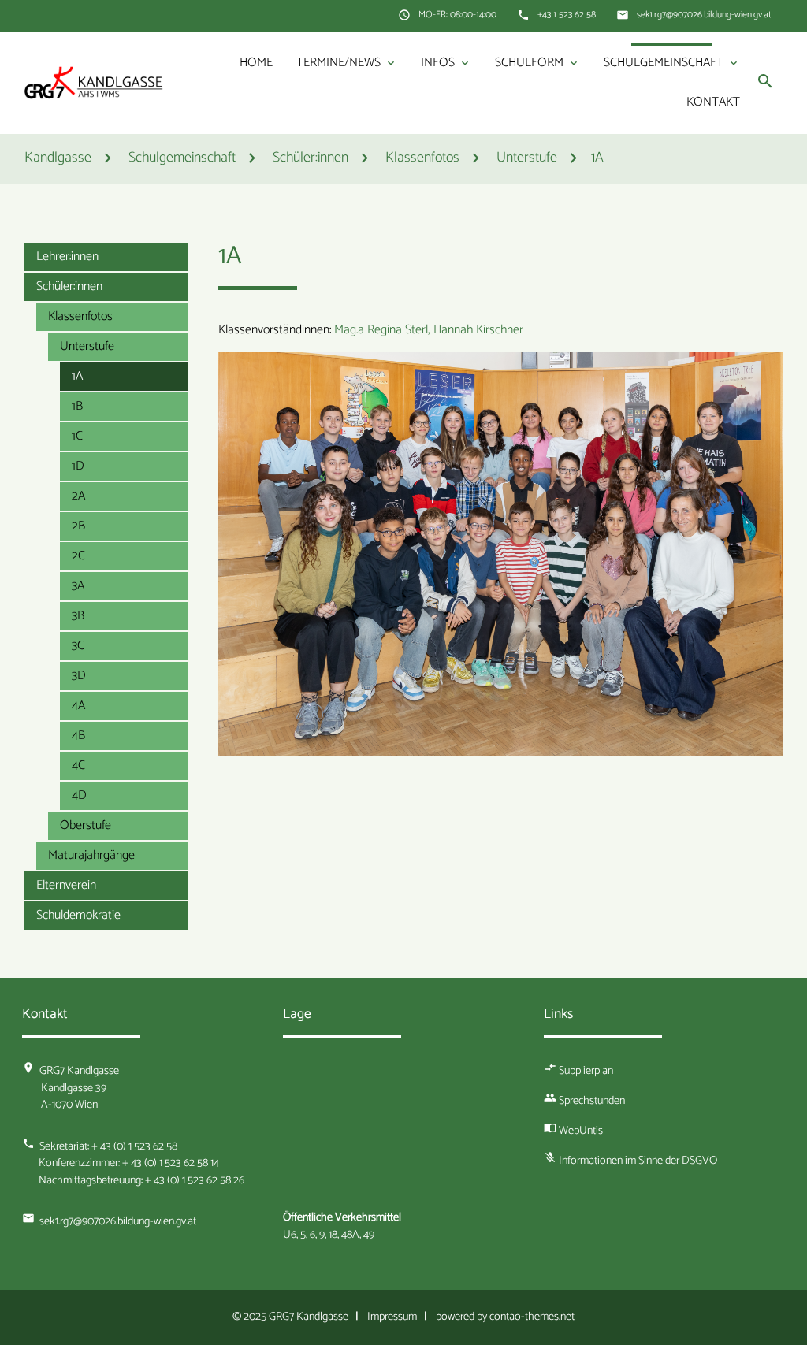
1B (77, 406)
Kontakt (713, 102)
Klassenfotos (80, 316)
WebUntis (581, 1130)
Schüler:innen (69, 286)
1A (597, 159)
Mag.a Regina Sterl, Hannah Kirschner (428, 329)
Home (256, 62)
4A (78, 705)
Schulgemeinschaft (672, 62)
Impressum (392, 1316)
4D (79, 795)
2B (78, 526)
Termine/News (346, 62)
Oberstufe (85, 825)
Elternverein (66, 885)
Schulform (537, 62)
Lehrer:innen (67, 256)
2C (78, 556)
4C (78, 765)
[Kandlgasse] (93, 83)
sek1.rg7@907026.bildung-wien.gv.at (704, 15)
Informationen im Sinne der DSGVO (638, 1160)
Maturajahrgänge (91, 855)
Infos (446, 62)
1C (77, 436)
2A (78, 496)
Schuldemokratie (78, 915)
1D (78, 466)
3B (78, 615)
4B (78, 735)
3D (79, 675)
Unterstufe (87, 346)
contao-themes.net (532, 1316)
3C (78, 645)
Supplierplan (586, 1070)
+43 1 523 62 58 (566, 15)
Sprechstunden (592, 1100)
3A (78, 585)
